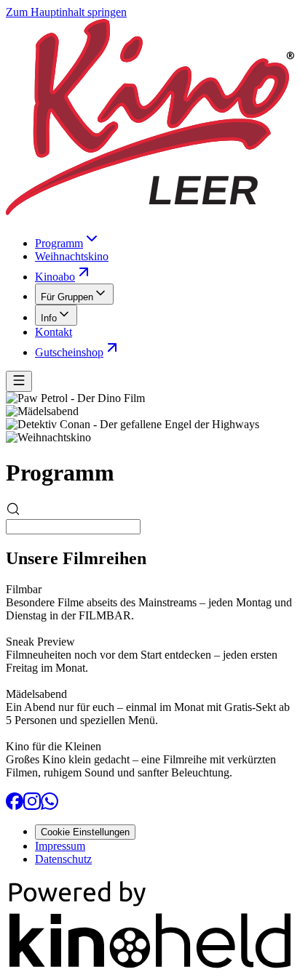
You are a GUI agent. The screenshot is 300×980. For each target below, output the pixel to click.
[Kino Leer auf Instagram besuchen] (32, 806)
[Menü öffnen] (19, 381)
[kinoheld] (150, 967)
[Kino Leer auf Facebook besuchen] (14, 806)
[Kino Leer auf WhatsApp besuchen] (49, 806)
